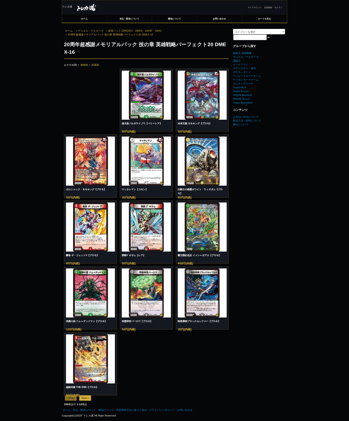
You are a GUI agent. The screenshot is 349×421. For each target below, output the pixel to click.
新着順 (95, 64)
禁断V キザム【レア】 (133, 255)
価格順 (84, 64)
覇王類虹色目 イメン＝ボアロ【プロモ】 (199, 255)
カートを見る (264, 18)
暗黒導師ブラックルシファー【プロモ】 (199, 321)
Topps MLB (239, 87)
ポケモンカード (242, 72)
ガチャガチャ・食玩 (244, 68)
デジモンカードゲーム (245, 79)
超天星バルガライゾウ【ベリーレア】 (142, 123)
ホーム (84, 18)
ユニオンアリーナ (243, 83)
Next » (85, 397)
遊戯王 (237, 60)
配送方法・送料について (247, 120)
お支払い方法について (245, 116)
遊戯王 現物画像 (242, 53)
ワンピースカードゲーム (247, 75)
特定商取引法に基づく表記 (131, 409)
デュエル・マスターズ (90, 30)
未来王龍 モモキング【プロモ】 (195, 123)
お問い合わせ (219, 18)
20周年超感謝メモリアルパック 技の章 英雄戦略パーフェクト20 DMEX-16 (110, 34)
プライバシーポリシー (162, 409)
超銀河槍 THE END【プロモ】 (82, 387)
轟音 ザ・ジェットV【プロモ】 (82, 255)
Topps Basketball (242, 102)
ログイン (278, 7)
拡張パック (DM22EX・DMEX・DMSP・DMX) (134, 30)
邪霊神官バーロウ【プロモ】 (137, 321)
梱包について (174, 18)
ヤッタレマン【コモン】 (135, 189)
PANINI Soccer (241, 98)
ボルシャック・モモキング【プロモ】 (86, 189)
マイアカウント (255, 7)
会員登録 (268, 7)
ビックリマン (240, 64)
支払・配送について (129, 18)
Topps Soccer (241, 91)
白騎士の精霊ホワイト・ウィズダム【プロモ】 (200, 191)
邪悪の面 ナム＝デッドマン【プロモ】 (86, 321)
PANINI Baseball (242, 95)
